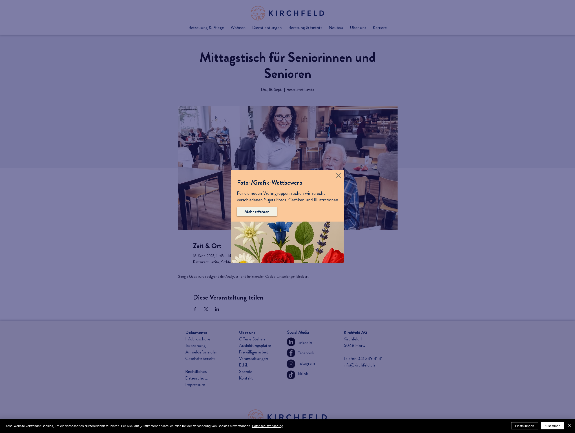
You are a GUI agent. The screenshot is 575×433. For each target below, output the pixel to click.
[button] (338, 175)
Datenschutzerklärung (267, 426)
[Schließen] (569, 425)
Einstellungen (524, 426)
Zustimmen (552, 426)
